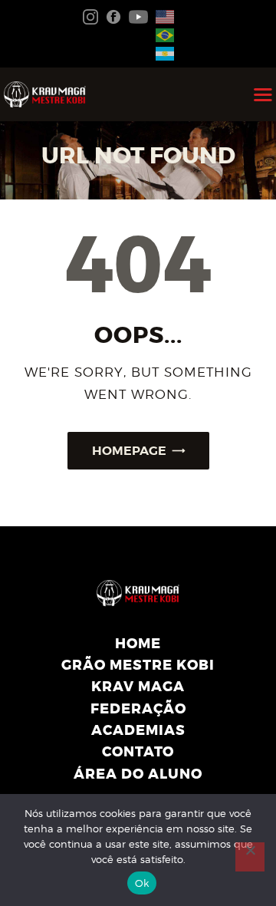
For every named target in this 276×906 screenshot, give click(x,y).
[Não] (249, 856)
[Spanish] (162, 53)
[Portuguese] (162, 34)
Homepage (129, 451)
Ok (142, 883)
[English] (162, 15)
